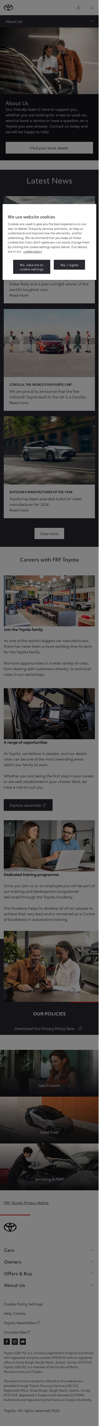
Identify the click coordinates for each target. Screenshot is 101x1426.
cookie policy (32, 251)
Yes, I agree (69, 264)
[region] (49, 242)
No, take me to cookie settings (31, 266)
